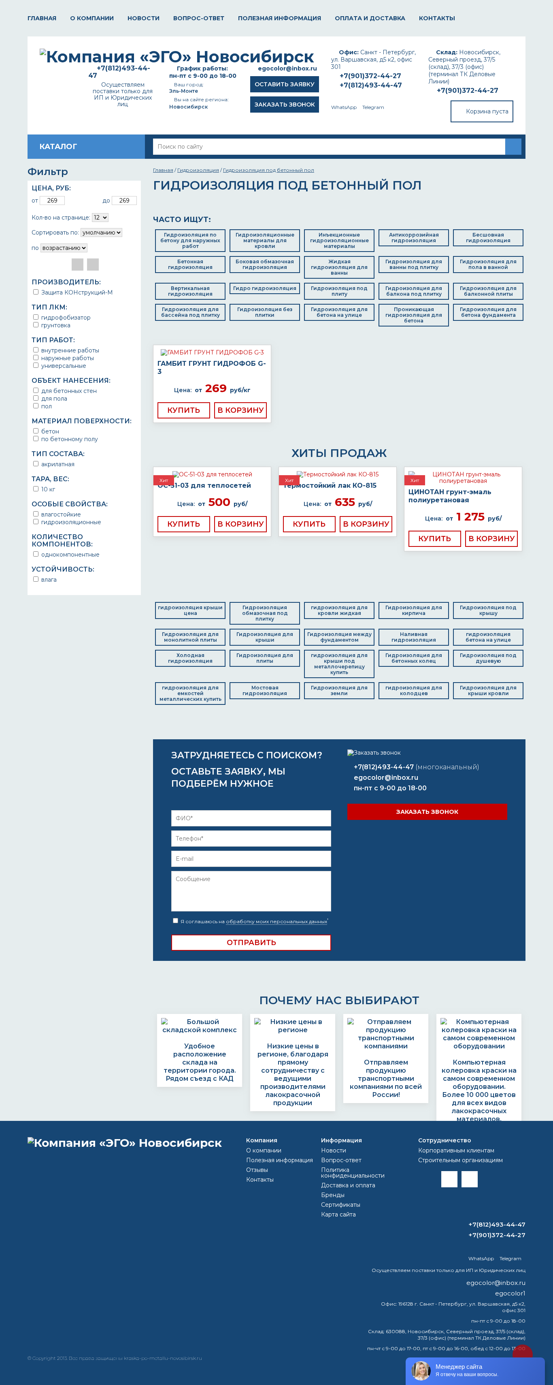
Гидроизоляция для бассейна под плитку (190, 312)
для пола (53, 398)
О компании (92, 18)
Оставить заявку (285, 84)
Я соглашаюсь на (253, 921)
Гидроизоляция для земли (339, 690)
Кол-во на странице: (61, 217)
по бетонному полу (69, 438)
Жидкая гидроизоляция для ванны (339, 267)
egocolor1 (510, 1293)
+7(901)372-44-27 (467, 90)
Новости (144, 18)
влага (48, 579)
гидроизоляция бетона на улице (488, 637)
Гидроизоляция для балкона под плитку (413, 291)
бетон (49, 431)
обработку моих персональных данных (276, 921)
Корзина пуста (487, 111)
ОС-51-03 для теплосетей (204, 485)
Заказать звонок (285, 104)
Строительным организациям (460, 1160)
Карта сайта (338, 1214)
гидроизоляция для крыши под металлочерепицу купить (339, 663)
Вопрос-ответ (198, 18)
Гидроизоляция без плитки (264, 312)
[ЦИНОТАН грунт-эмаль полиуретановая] (463, 477)
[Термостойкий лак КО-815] (337, 474)
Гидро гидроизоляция (264, 288)
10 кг (47, 489)
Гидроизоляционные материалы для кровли (265, 240)
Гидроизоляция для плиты (264, 658)
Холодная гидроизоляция (190, 658)
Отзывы (257, 1170)
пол (46, 406)
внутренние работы (69, 350)
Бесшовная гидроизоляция (488, 237)
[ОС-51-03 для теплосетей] (212, 474)
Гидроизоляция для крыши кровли (488, 690)
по (35, 248)
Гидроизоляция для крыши (264, 637)
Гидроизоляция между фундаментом (339, 637)
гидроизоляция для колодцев (413, 690)
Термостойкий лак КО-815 (329, 485)
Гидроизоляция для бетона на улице (339, 312)
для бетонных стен (68, 390)
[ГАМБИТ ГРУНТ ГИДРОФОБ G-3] (212, 352)
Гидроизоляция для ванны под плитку (413, 264)
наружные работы (67, 357)
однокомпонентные (70, 554)
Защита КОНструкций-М (76, 292)
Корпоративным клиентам (456, 1150)
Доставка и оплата (348, 1185)
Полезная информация (279, 18)
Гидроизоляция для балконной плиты (488, 291)
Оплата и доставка (370, 18)
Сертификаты (340, 1204)
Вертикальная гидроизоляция (190, 291)
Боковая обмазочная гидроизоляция (265, 264)
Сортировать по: (55, 232)
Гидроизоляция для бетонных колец (413, 658)
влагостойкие (60, 514)
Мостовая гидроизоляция (264, 690)
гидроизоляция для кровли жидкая (339, 610)
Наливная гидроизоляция (413, 637)
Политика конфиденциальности (353, 1172)
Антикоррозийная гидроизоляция (414, 237)
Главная (42, 18)
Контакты (437, 18)
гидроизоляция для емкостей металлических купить (190, 693)
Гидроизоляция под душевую (488, 658)
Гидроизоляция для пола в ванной (488, 264)
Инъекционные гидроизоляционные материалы (339, 240)
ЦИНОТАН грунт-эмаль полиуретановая (449, 496)
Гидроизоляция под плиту (339, 291)
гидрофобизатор (65, 317)
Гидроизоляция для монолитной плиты (190, 637)
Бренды (333, 1195)
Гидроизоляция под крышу (488, 610)
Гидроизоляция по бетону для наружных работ (190, 240)
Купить (183, 410)
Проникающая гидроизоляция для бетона (413, 315)
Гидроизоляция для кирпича (413, 610)
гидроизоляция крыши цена (190, 610)
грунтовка (55, 325)
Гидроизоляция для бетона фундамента (488, 312)
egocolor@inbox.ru (287, 68)
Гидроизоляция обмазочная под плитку (265, 613)
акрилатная (57, 464)
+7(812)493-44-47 (371, 85)
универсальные (63, 365)
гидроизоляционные (70, 522)
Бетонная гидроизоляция (190, 264)
